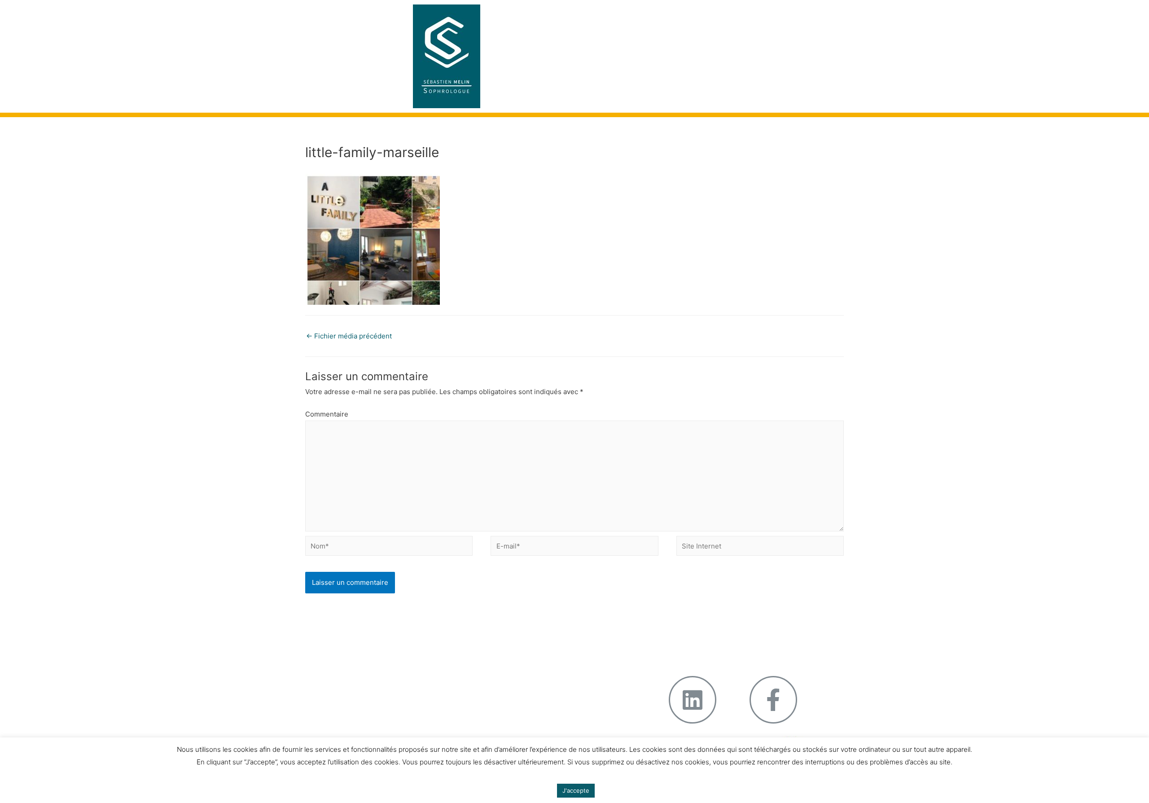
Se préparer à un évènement (370, 650)
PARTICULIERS (761, 15)
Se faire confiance (366, 662)
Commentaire (326, 414)
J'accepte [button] (575, 790)
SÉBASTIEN (630, 15)
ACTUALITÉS (710, 38)
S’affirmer (353, 684)
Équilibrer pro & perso (541, 684)
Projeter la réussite (539, 672)
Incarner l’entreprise (541, 650)
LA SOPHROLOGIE (693, 15)
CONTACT (762, 38)
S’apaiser (352, 672)
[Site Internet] (760, 547)
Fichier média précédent (349, 336)
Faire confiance (533, 662)
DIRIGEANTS (646, 38)
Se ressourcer (360, 695)
